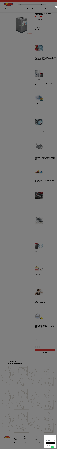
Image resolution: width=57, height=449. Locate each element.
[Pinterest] (53, 446)
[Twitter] (49, 446)
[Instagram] (51, 446)
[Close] (55, 435)
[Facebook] (47, 446)
